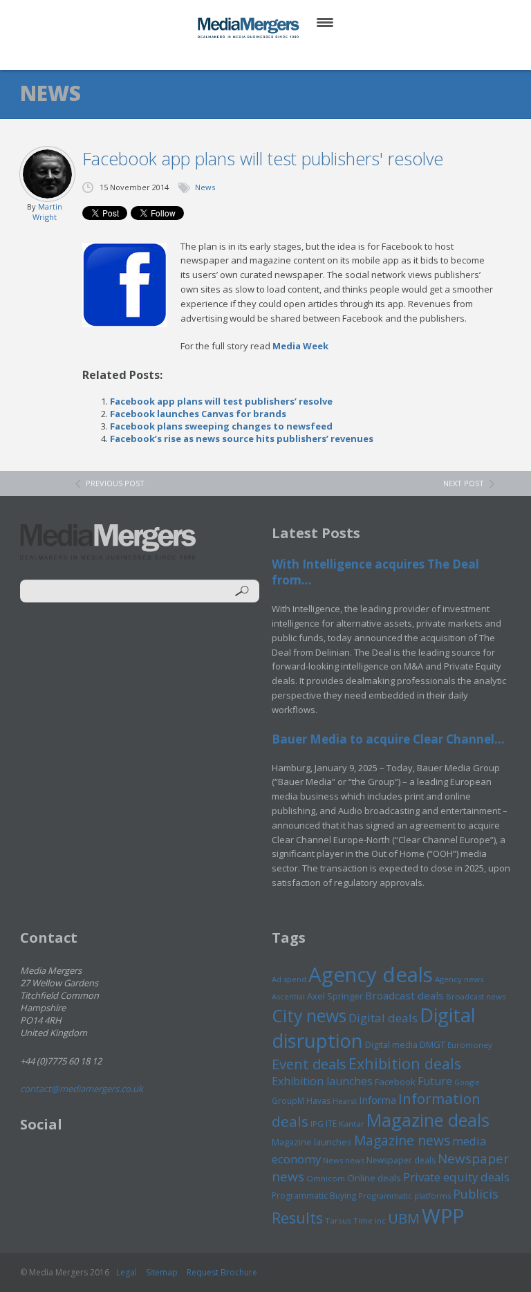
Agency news (459, 979)
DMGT (432, 1044)
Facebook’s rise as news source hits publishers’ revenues (241, 438)
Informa (377, 1100)
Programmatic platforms (404, 1195)
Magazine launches (312, 1142)
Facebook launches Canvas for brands (198, 413)
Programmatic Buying (314, 1195)
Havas (318, 1101)
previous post (115, 483)
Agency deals (370, 974)
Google (467, 1082)
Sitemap (162, 1272)
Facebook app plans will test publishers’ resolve (221, 401)
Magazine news (402, 1141)
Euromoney (469, 1045)
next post (463, 483)
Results (297, 1218)
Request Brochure (222, 1272)
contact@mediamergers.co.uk (81, 1088)
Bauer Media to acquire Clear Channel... (388, 739)
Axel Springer (335, 996)
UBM (404, 1218)
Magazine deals (428, 1120)
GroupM (288, 1100)
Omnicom (325, 1178)
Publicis (476, 1193)
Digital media (391, 1044)
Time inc (369, 1220)
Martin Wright (47, 211)
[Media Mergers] (249, 27)
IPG (317, 1123)
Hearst (345, 1101)
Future (435, 1081)
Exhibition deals (404, 1063)
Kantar (351, 1123)
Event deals (309, 1063)
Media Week (300, 346)
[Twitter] (246, 55)
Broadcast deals (404, 995)
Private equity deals (456, 1177)
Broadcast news (475, 996)
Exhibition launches (322, 1081)
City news (309, 1015)
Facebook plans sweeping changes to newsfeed (221, 426)
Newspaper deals (401, 1160)
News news (343, 1160)
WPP (443, 1215)
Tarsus (338, 1220)
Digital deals (383, 1018)
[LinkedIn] (279, 55)
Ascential (288, 996)
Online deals (374, 1178)
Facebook (395, 1082)
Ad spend (289, 979)
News (205, 187)
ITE (331, 1123)
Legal (126, 1272)
